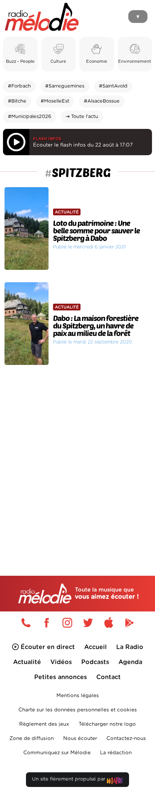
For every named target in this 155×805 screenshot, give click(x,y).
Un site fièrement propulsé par (69, 779)
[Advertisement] (77, 454)
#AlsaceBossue (102, 101)
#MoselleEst (55, 101)
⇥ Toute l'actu (81, 116)
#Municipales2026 (29, 116)
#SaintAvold (113, 86)
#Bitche (17, 101)
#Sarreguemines (64, 86)
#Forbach (19, 86)
